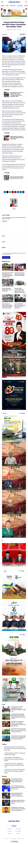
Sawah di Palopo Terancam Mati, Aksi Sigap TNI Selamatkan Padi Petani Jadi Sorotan (19, 290)
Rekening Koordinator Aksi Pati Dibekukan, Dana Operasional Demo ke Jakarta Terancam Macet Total (15, 748)
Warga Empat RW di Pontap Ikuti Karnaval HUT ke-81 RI (16, 177)
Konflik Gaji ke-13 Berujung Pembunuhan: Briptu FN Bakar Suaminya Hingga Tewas (18, 809)
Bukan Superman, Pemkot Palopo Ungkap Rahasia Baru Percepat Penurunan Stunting (7, 306)
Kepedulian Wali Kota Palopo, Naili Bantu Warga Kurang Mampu (18, 801)
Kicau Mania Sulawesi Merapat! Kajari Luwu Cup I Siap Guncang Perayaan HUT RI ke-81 (18, 730)
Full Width (18, 829)
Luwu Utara (20, 6)
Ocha (14, 209)
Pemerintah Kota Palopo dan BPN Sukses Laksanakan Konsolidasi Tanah (14, 24)
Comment (4, 221)
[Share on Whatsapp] (10, 192)
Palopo (2, 6)
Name (4, 236)
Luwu (7, 6)
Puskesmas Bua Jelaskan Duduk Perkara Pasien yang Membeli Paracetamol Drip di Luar (18, 737)
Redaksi (10, 833)
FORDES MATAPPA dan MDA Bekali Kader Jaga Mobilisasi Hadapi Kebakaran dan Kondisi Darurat (18, 716)
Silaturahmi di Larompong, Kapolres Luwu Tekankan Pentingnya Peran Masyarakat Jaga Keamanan (18, 724)
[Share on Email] (12, 192)
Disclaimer (9, 829)
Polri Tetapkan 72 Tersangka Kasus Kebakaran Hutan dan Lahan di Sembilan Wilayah (14, 759)
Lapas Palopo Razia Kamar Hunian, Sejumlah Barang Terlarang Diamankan (19, 306)
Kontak (9, 831)
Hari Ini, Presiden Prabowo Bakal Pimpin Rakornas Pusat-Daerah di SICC (18, 787)
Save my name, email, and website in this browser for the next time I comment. (14, 253)
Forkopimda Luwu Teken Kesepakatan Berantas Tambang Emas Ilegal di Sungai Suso (18, 709)
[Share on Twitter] (7, 192)
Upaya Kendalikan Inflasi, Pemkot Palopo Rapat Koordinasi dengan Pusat (17, 794)
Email (3, 241)
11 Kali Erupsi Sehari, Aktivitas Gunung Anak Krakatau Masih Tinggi (14, 753)
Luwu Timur (13, 6)
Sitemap (18, 833)
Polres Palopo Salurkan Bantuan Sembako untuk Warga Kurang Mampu (17, 780)
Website (4, 247)
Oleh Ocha (4, 34)
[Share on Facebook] (5, 192)
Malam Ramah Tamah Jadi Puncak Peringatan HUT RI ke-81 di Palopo (17, 138)
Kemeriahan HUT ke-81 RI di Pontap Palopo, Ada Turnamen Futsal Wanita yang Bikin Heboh (16, 94)
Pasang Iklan (18, 831)
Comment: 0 (22, 34)
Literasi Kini (14, 2)
